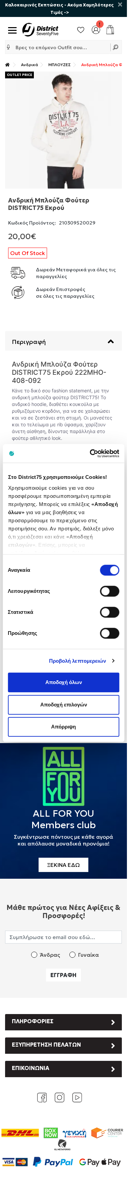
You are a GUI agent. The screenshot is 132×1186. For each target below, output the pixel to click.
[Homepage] (7, 64)
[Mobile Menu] (11, 30)
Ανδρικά (29, 64)
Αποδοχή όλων (63, 682)
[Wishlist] (81, 28)
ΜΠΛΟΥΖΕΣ (59, 64)
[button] (8, 47)
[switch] (109, 591)
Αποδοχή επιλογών (63, 704)
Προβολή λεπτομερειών (77, 661)
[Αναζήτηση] (116, 47)
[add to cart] (110, 29)
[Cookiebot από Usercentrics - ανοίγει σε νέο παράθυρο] (90, 453)
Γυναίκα (88, 954)
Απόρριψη (63, 727)
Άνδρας (50, 954)
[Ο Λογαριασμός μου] (96, 28)
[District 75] (40, 28)
